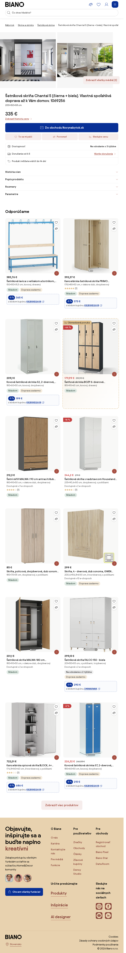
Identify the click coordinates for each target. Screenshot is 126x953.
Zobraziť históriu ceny (17, 119)
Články (77, 854)
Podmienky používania (105, 944)
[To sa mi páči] (56, 222)
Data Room (102, 863)
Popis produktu (14, 179)
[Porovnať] (56, 228)
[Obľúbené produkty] (98, 4)
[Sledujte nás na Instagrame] (99, 906)
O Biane (56, 828)
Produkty (59, 893)
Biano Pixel (102, 852)
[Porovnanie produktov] (90, 4)
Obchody (79, 848)
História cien (13, 171)
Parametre (11, 194)
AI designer (61, 917)
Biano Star (102, 858)
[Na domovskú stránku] (14, 4)
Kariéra (55, 843)
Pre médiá (57, 859)
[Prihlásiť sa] (106, 4)
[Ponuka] (115, 4)
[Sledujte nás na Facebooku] (108, 906)
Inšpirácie (59, 905)
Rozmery (10, 186)
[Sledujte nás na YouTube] (99, 915)
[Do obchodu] (28, 60)
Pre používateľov (81, 831)
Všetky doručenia (103, 154)
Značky (77, 842)
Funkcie (55, 865)
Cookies (113, 936)
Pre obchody (102, 831)
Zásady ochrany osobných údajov (98, 940)
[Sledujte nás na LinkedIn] (108, 915)
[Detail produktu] (56, 273)
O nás (54, 837)
